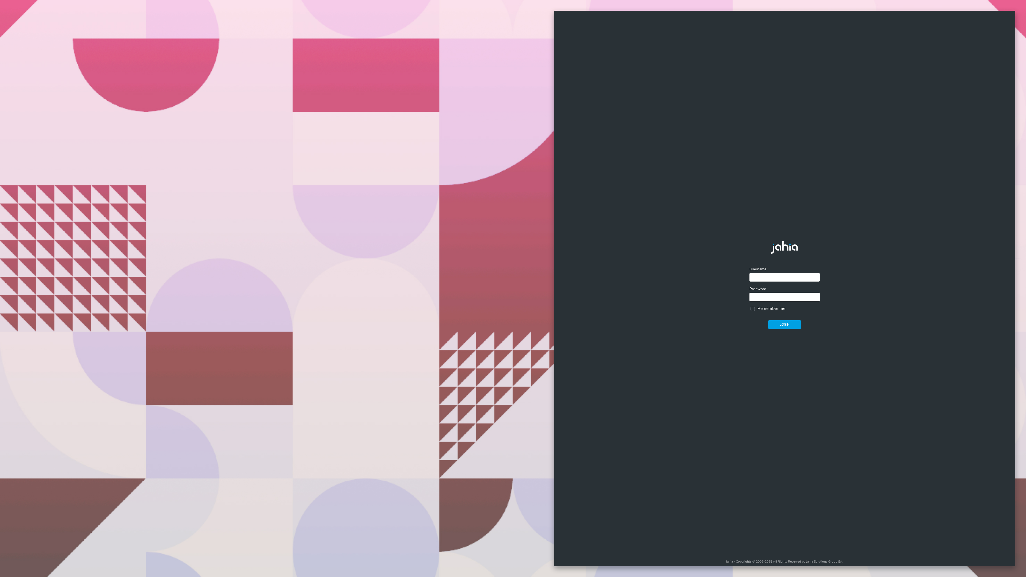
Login (785, 324)
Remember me (771, 308)
